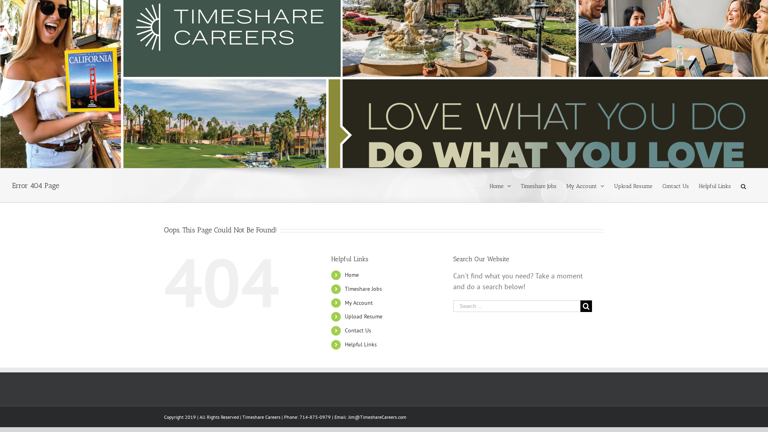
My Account (359, 302)
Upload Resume (363, 316)
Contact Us (358, 330)
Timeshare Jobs (363, 288)
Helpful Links (361, 344)
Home (352, 274)
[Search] (743, 185)
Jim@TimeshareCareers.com (377, 417)
